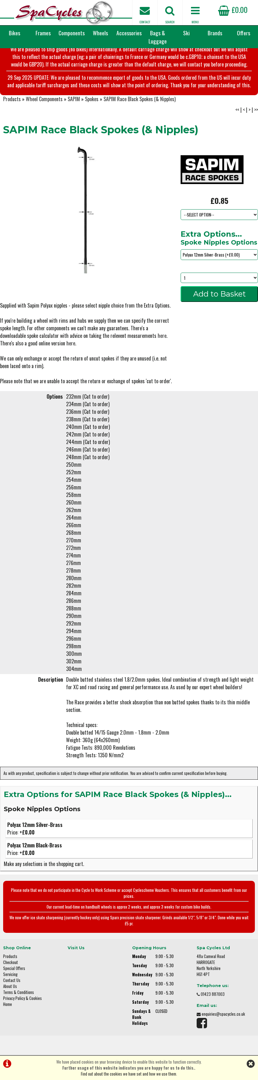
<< (237, 109)
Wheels (100, 33)
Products (12, 99)
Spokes (91, 99)
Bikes (14, 33)
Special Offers (14, 968)
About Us (10, 986)
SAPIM (74, 99)
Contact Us (11, 980)
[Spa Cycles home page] (64, 12)
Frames (43, 33)
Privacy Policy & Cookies (22, 998)
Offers (243, 33)
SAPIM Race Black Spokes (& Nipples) (140, 99)
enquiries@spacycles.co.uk (223, 1014)
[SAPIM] (212, 191)
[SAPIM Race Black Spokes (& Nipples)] (86, 210)
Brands (215, 33)
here (162, 335)
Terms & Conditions (18, 992)
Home (7, 1004)
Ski (186, 33)
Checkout (10, 962)
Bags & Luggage (158, 37)
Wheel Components (44, 99)
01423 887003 (213, 994)
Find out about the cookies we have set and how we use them (128, 1074)
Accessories (129, 33)
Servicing (10, 974)
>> (256, 109)
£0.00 (239, 9)
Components (72, 33)
